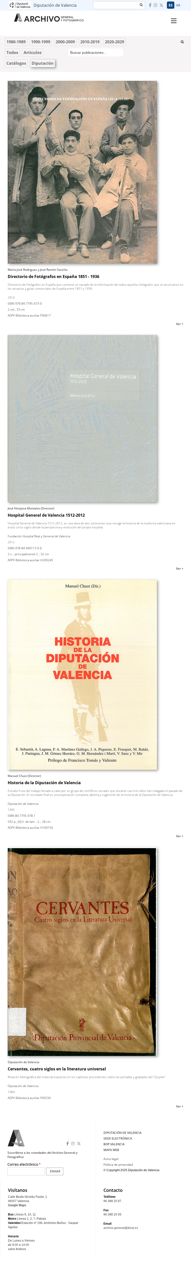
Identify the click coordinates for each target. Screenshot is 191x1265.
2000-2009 (65, 42)
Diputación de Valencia (122, 1133)
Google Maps (17, 1205)
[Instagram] (156, 5)
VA (178, 5)
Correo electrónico (22, 1164)
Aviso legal (110, 1159)
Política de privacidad (118, 1164)
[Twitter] (161, 5)
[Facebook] (150, 5)
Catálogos (16, 63)
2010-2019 (89, 42)
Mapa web (111, 1150)
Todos (12, 52)
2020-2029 (114, 42)
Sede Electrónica (117, 1138)
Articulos (33, 52)
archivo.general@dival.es (120, 1228)
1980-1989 (16, 42)
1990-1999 (40, 42)
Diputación (43, 63)
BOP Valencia (114, 1144)
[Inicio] (57, 16)
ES (171, 5)
